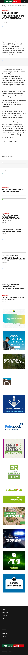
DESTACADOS (5, 615)
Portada (3, 5)
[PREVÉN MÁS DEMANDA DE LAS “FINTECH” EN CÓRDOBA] (14, 179)
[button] (3, 1)
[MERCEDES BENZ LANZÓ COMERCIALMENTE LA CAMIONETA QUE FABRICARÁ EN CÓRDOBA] (14, 246)
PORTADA (4, 609)
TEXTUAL (4, 639)
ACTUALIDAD (5, 612)
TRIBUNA (4, 636)
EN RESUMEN (5, 625)
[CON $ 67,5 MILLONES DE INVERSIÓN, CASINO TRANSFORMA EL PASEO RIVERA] (14, 275)
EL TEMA (4, 629)
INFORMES (4, 633)
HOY (3, 618)
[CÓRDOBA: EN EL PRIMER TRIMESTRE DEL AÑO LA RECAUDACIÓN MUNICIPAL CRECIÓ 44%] (14, 205)
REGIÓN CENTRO (5, 10)
